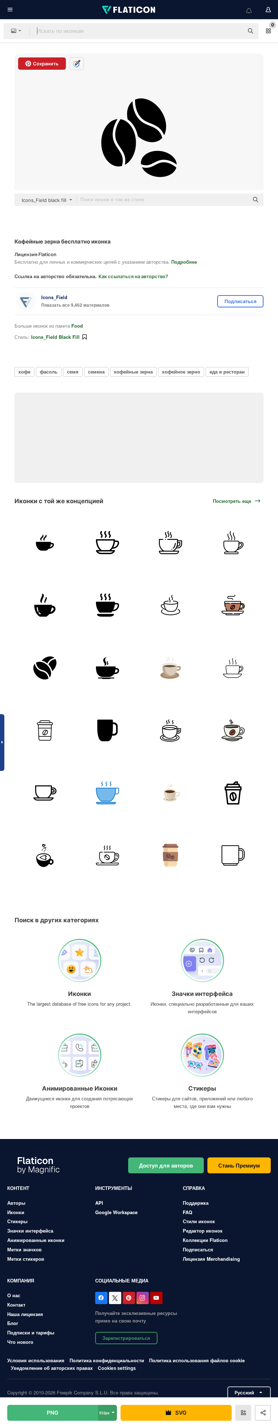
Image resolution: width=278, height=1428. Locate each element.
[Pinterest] (129, 1298)
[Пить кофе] (170, 793)
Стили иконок (199, 1221)
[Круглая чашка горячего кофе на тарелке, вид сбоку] (107, 668)
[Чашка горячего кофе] (45, 605)
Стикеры (17, 1221)
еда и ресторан (227, 371)
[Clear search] (235, 31)
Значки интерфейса (30, 1230)
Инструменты (113, 1188)
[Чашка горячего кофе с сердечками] (45, 855)
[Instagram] (142, 1298)
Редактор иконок (203, 1230)
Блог (12, 1323)
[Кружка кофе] (107, 855)
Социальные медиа (121, 1280)
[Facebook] (101, 1298)
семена (96, 371)
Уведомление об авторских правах (52, 1367)
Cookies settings (117, 1368)
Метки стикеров (25, 1258)
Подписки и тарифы (30, 1332)
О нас (13, 1295)
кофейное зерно (181, 371)
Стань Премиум (239, 1165)
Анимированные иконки (35, 1240)
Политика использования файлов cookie (197, 1360)
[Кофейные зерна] (45, 668)
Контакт (16, 1304)
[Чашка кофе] (233, 543)
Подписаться (198, 1249)
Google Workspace (116, 1212)
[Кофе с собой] (45, 730)
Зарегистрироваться (126, 1337)
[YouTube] (156, 1298)
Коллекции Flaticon (205, 1240)
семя (73, 371)
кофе (24, 371)
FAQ (187, 1212)
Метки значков (24, 1249)
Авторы (16, 1202)
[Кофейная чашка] (107, 543)
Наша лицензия (25, 1314)
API (99, 1202)
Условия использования (35, 1360)
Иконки (15, 1212)
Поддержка (195, 1202)
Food (77, 325)
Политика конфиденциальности (107, 1360)
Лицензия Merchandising (211, 1258)
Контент (18, 1188)
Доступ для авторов (166, 1165)
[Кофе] (45, 543)
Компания (20, 1280)
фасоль (49, 371)
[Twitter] (115, 1298)
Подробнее (184, 261)
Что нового (20, 1341)
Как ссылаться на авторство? (133, 276)
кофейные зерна (133, 371)
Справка (194, 1188)
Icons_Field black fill (55, 336)
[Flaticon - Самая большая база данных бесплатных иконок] (129, 10)
